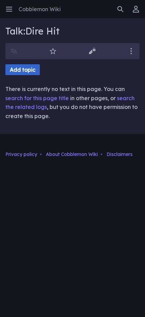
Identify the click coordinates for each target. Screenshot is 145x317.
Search (122, 12)
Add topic (22, 69)
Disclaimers (120, 154)
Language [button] (16, 54)
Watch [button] (55, 54)
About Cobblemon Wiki (72, 154)
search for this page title (37, 98)
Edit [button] (94, 54)
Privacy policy (21, 154)
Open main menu (11, 12)
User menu (138, 12)
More (133, 54)
